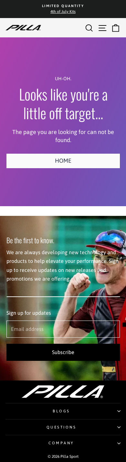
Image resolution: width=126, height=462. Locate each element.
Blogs (61, 411)
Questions (62, 427)
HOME (63, 160)
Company (61, 443)
